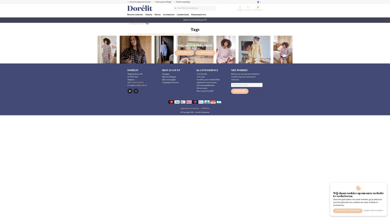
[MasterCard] (171, 102)
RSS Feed (205, 108)
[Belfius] (201, 102)
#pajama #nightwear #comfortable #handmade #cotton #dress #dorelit (163, 34)
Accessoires (168, 15)
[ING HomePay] (213, 102)
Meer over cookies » (374, 210)
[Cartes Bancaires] (219, 102)
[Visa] (177, 102)
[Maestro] (195, 102)
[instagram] (136, 91)
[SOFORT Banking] (189, 102)
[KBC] (207, 102)
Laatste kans (183, 15)
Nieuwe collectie (135, 15)
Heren (157, 15)
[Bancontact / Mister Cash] (183, 102)
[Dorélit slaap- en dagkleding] (139, 8)
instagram (206, 53)
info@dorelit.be (140, 85)
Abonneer (239, 91)
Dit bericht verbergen (347, 210)
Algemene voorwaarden (190, 108)
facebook (185, 53)
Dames (148, 15)
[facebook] (129, 91)
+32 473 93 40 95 (137, 83)
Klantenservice (198, 15)
